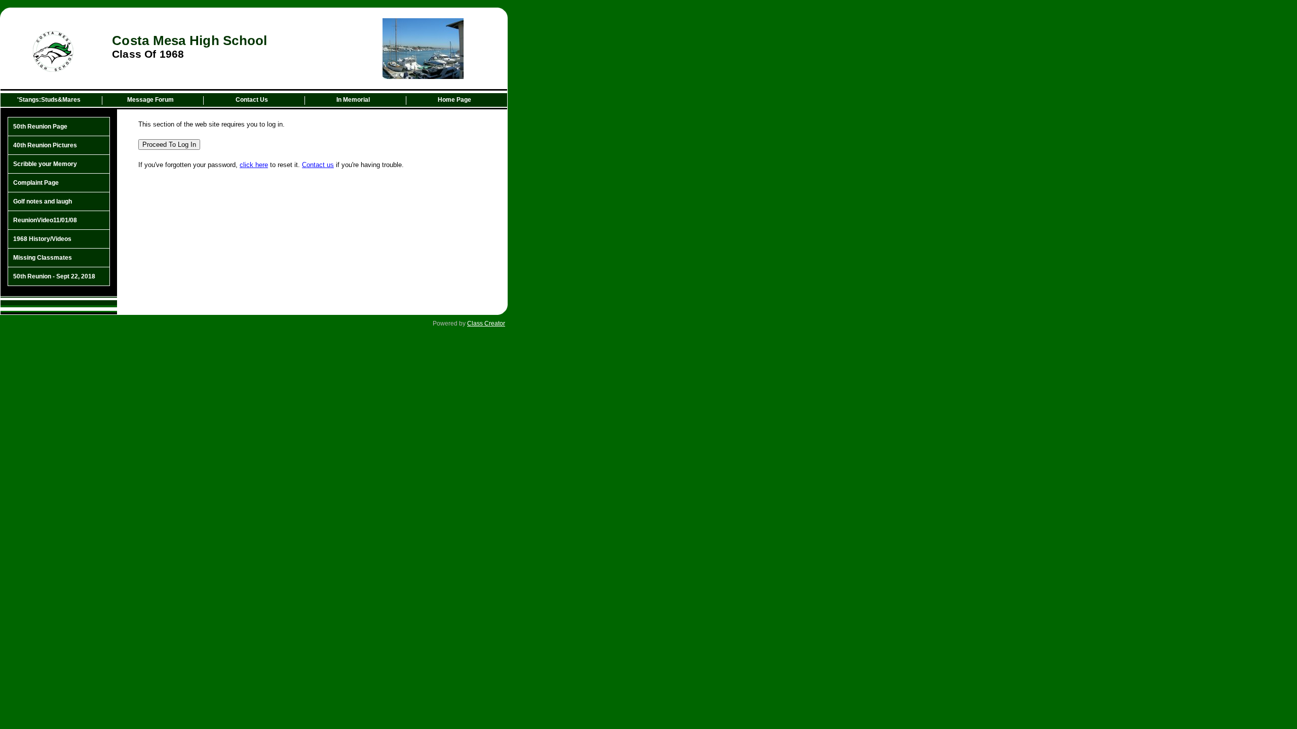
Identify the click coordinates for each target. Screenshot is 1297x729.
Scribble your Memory (45, 164)
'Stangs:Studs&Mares (49, 99)
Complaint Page (36, 182)
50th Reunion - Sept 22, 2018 (54, 276)
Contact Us (252, 99)
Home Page (454, 99)
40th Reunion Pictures (45, 145)
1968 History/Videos (42, 238)
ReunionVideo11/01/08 (45, 220)
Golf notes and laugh (42, 201)
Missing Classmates (42, 257)
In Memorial (353, 99)
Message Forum (150, 99)
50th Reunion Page (40, 126)
